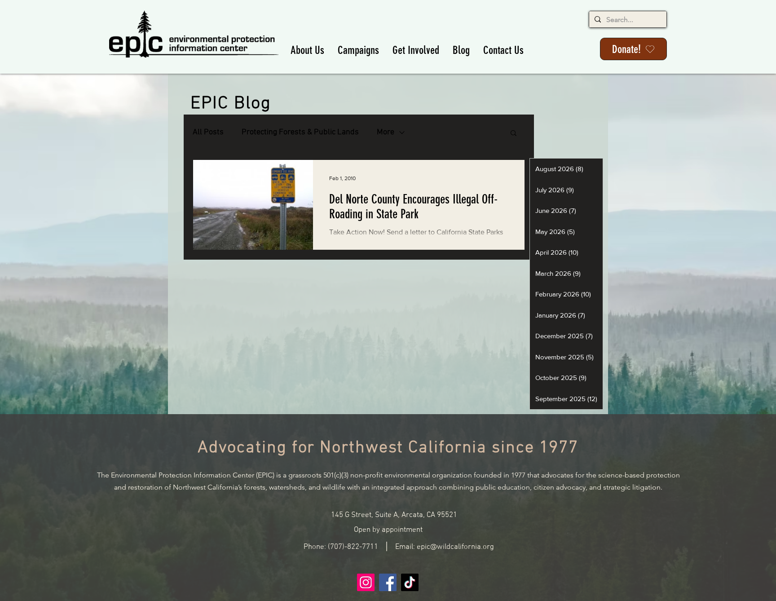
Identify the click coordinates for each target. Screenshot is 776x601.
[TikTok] (410, 582)
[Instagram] (366, 582)
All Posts (208, 132)
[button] (307, 50)
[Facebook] (388, 582)
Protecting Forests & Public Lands (300, 132)
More (385, 132)
